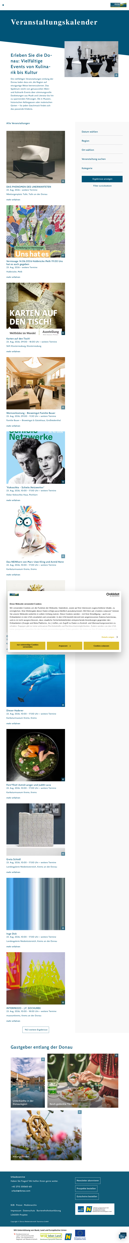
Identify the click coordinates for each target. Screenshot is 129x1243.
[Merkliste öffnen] (13, 5)
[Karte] (11, 5)
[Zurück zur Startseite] (118, 5)
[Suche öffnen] (16, 5)
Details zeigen (108, 637)
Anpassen (63, 646)
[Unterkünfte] (8, 5)
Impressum (16, 1210)
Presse (19, 1205)
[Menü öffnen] (3, 5)
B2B (13, 1205)
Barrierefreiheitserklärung (49, 1210)
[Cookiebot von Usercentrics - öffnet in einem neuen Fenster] (108, 595)
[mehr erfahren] (35, 166)
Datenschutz (29, 1210)
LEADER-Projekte (19, 1215)
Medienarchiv (30, 1205)
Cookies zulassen (101, 646)
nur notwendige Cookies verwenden (27, 646)
